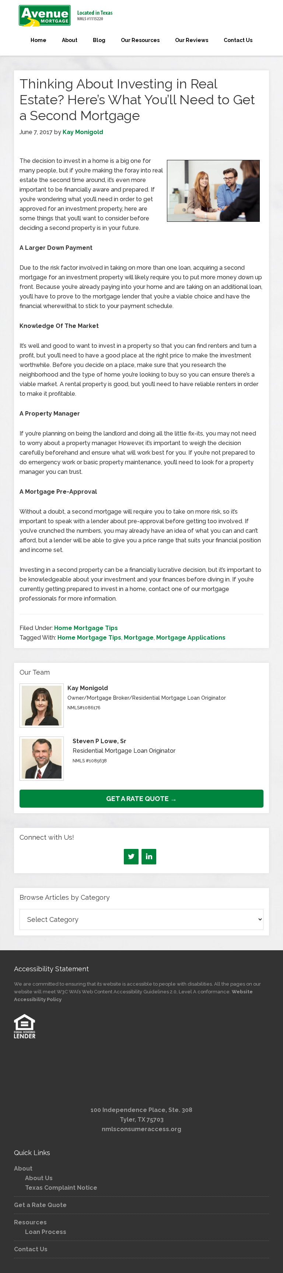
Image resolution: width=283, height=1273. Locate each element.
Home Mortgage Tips (86, 628)
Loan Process (45, 1231)
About (23, 1168)
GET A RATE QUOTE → (141, 798)
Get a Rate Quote (40, 1205)
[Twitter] (131, 856)
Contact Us (31, 1249)
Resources (30, 1222)
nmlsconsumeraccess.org (141, 1129)
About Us (39, 1178)
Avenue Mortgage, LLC (141, 15)
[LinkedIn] (149, 856)
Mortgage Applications (191, 637)
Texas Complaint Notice (61, 1187)
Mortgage (139, 637)
